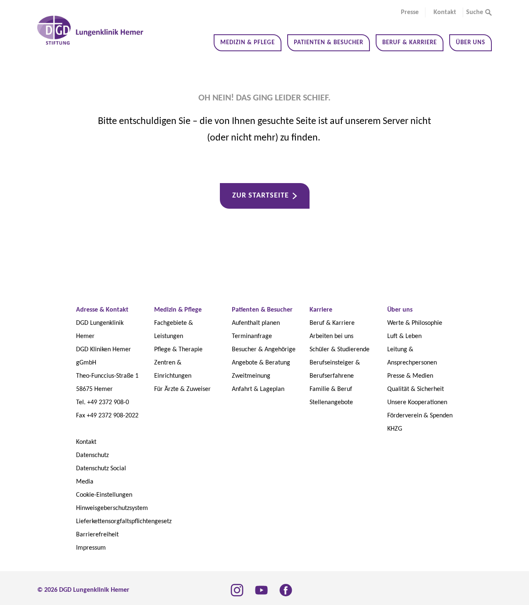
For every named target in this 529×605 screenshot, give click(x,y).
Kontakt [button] (445, 12)
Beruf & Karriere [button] (409, 43)
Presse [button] (410, 12)
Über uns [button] (470, 43)
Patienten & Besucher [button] (328, 43)
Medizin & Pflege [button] (247, 43)
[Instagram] (237, 590)
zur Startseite (260, 196)
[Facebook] (285, 590)
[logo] (91, 30)
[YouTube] (261, 590)
